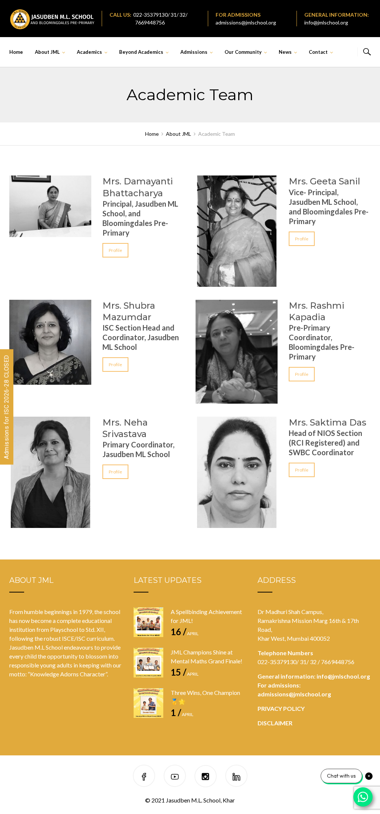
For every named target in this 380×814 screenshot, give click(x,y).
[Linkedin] (236, 777)
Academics (89, 52)
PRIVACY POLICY (281, 708)
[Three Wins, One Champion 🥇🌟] (148, 703)
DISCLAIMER (275, 722)
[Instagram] (205, 777)
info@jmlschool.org (326, 22)
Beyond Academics (141, 52)
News (285, 52)
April (185, 633)
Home (16, 52)
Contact (318, 52)
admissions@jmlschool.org (246, 22)
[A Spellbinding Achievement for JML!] (148, 622)
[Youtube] (174, 777)
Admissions (193, 52)
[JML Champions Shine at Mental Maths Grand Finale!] (148, 662)
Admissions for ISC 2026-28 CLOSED (6, 407)
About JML (47, 52)
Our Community (243, 52)
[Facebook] (144, 777)
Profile (115, 250)
